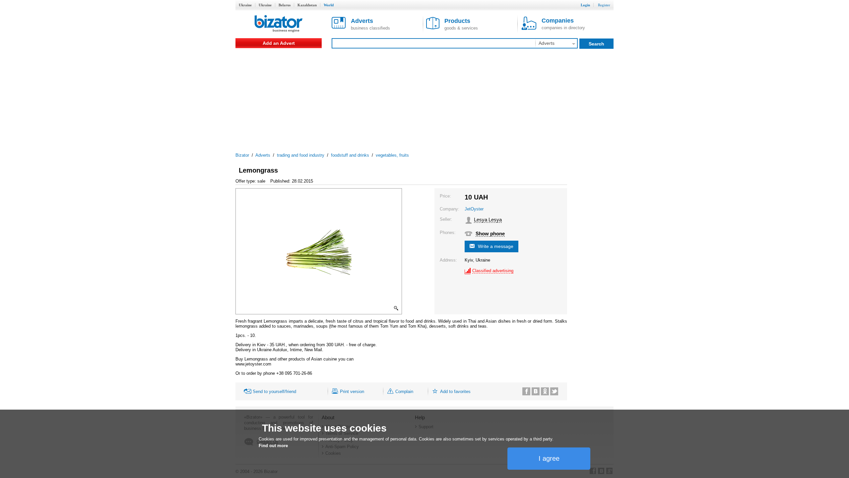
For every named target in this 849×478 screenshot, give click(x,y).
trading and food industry (300, 155)
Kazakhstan (307, 5)
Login (585, 5)
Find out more (273, 445)
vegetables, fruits (392, 155)
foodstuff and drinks (350, 155)
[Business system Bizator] (278, 24)
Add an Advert (279, 43)
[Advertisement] (424, 97)
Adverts (262, 155)
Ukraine (245, 5)
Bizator (242, 155)
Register (604, 5)
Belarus (285, 5)
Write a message (495, 246)
